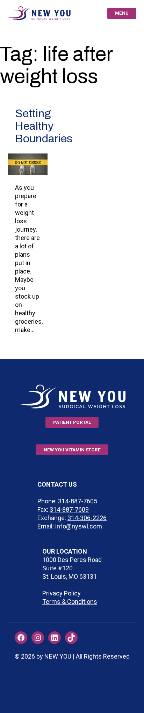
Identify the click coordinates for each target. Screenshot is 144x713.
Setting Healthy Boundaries (43, 126)
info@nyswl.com (78, 526)
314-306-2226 (87, 517)
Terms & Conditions (69, 601)
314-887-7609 (69, 509)
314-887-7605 (77, 501)
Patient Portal (72, 422)
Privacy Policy (61, 593)
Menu (122, 13)
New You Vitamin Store (72, 449)
